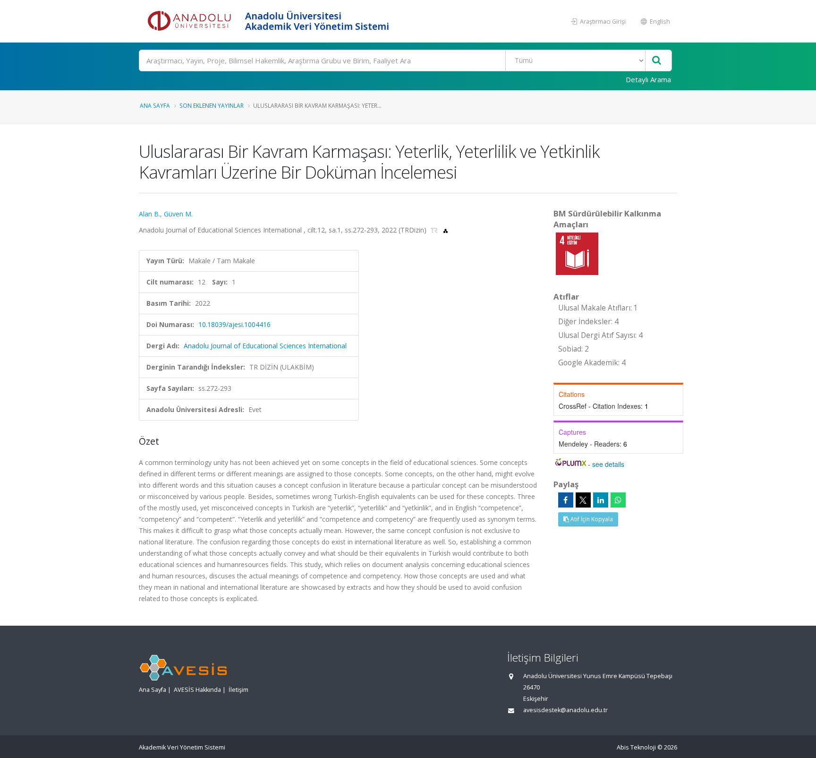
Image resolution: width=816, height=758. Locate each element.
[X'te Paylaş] (583, 500)
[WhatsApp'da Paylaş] (618, 500)
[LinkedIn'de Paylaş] (600, 500)
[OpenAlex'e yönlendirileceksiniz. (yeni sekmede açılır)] (445, 229)
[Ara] (656, 60)
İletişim (238, 690)
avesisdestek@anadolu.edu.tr (565, 710)
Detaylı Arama (648, 79)
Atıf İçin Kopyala (591, 519)
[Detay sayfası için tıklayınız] (577, 253)
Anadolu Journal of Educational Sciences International (265, 345)
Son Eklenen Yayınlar (211, 105)
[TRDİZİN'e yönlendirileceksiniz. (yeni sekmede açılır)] (435, 229)
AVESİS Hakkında (197, 690)
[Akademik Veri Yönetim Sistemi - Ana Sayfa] (191, 21)
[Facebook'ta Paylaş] (565, 500)
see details (608, 464)
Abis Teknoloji (636, 747)
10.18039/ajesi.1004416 (234, 324)
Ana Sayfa (155, 105)
